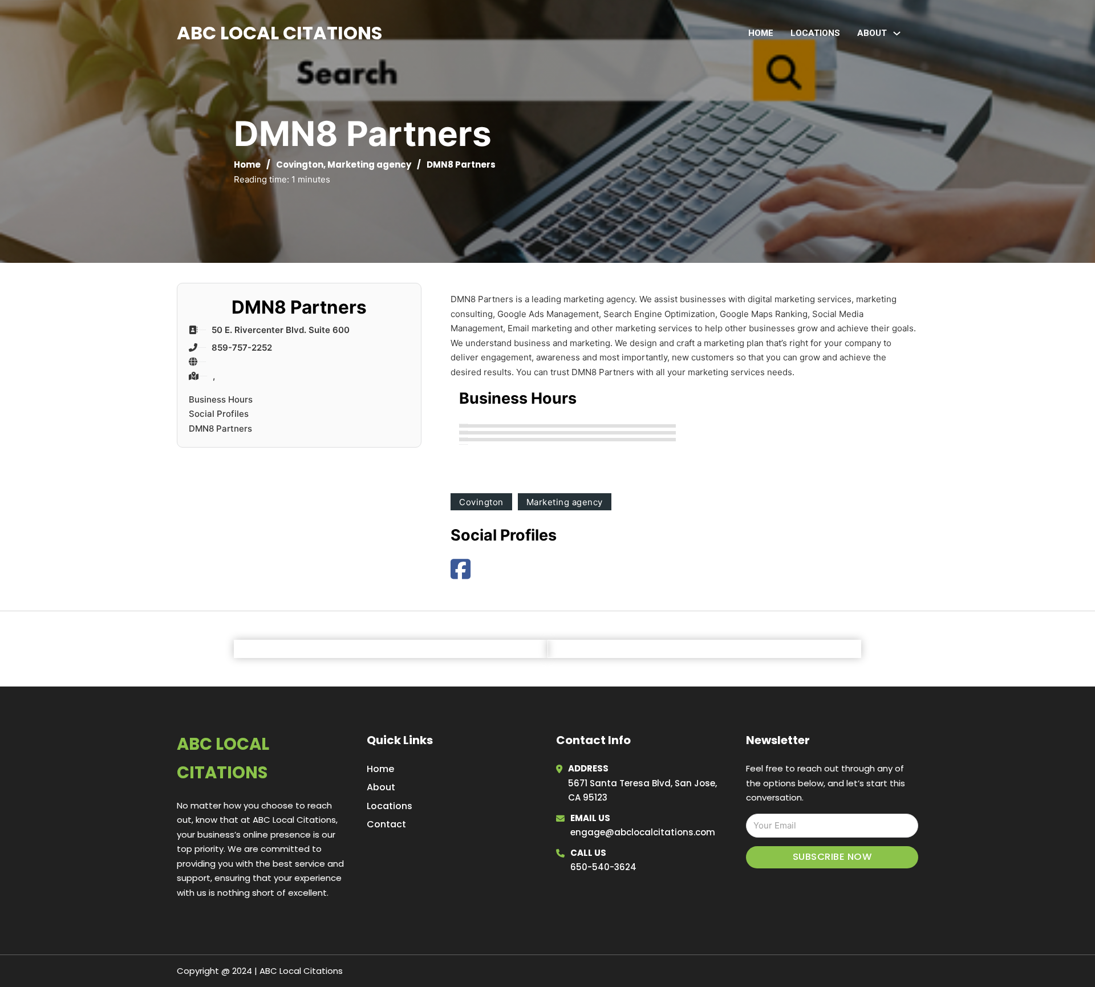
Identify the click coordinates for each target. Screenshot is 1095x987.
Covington (299, 164)
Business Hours (221, 399)
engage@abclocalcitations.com (642, 832)
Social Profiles (219, 413)
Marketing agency (369, 164)
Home (760, 33)
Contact (386, 824)
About (381, 787)
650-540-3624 (603, 867)
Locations (815, 33)
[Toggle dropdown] (897, 33)
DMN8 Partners (220, 428)
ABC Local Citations (279, 33)
